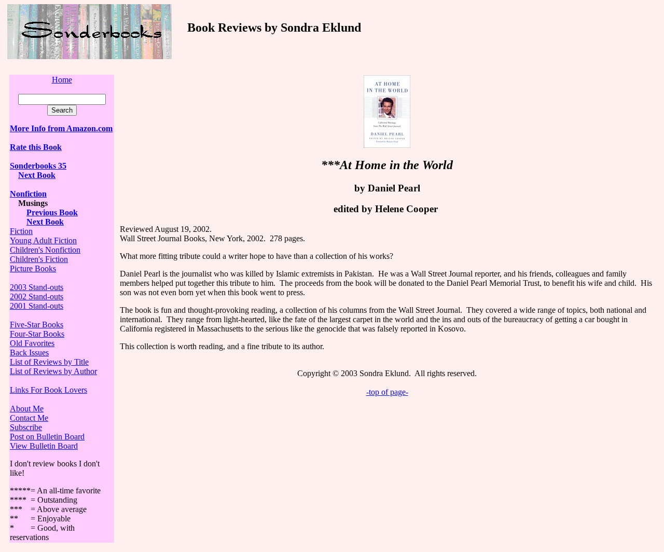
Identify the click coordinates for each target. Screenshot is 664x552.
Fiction (21, 231)
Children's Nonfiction (45, 249)
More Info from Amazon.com (61, 128)
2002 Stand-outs (36, 296)
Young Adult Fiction (43, 240)
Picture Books (33, 268)
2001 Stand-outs (36, 305)
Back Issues (29, 352)
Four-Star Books (37, 333)
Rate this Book (36, 147)
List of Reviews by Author (53, 371)
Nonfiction (28, 193)
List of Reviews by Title (49, 361)
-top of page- (387, 392)
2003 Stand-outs (36, 287)
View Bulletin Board (44, 445)
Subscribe (26, 427)
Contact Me (29, 417)
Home (62, 79)
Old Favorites (32, 343)
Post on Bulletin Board (47, 436)
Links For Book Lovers (48, 389)
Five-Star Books (36, 324)
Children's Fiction (39, 259)
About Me (27, 408)
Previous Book (52, 212)
